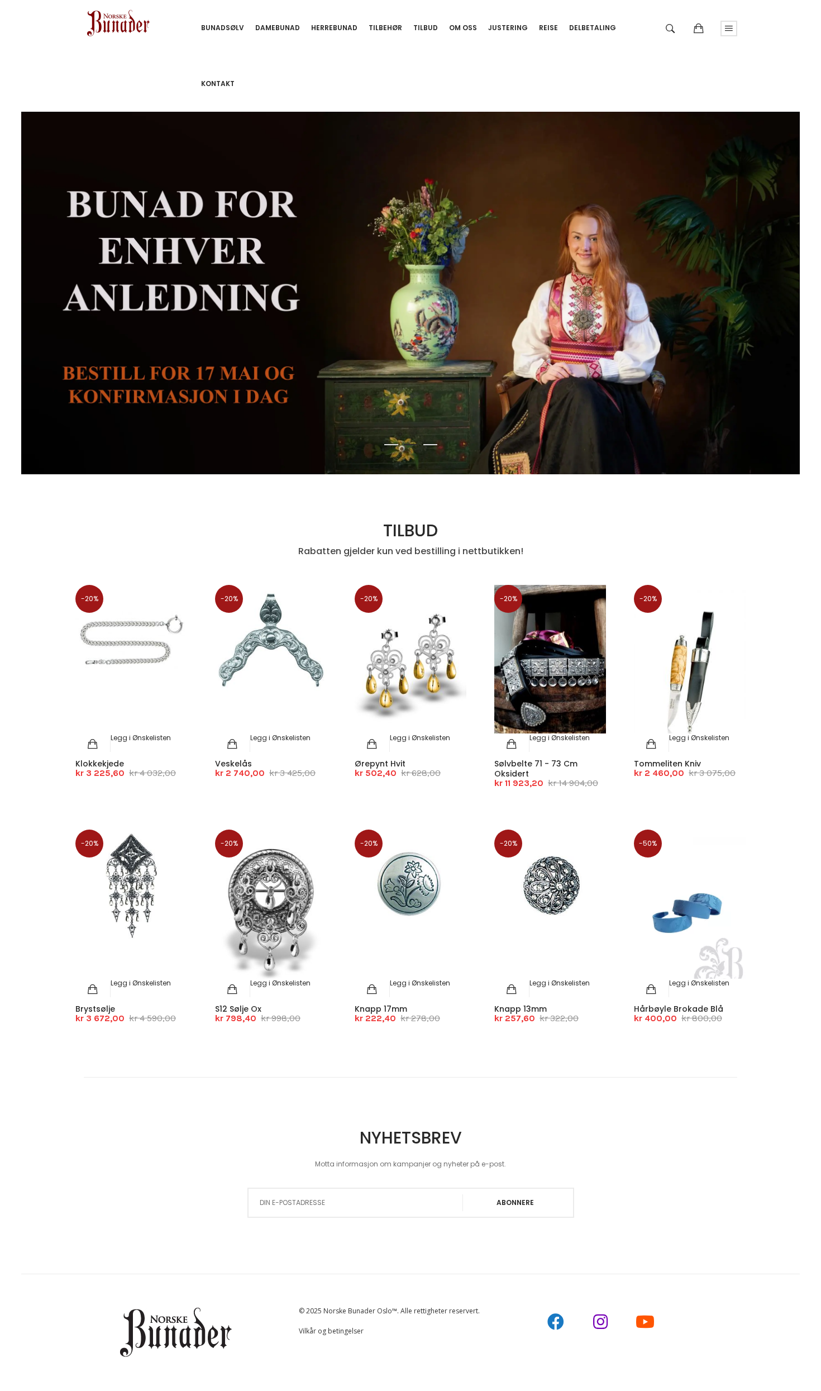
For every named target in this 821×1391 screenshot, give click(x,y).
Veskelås (233, 763)
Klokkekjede (99, 763)
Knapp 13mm (520, 1008)
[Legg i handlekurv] (93, 744)
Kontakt (218, 83)
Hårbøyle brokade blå (678, 1008)
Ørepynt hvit (380, 763)
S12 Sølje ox (238, 1008)
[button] (141, 737)
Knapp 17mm (381, 1008)
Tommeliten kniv (667, 763)
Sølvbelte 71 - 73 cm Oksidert (535, 768)
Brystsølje (95, 1008)
